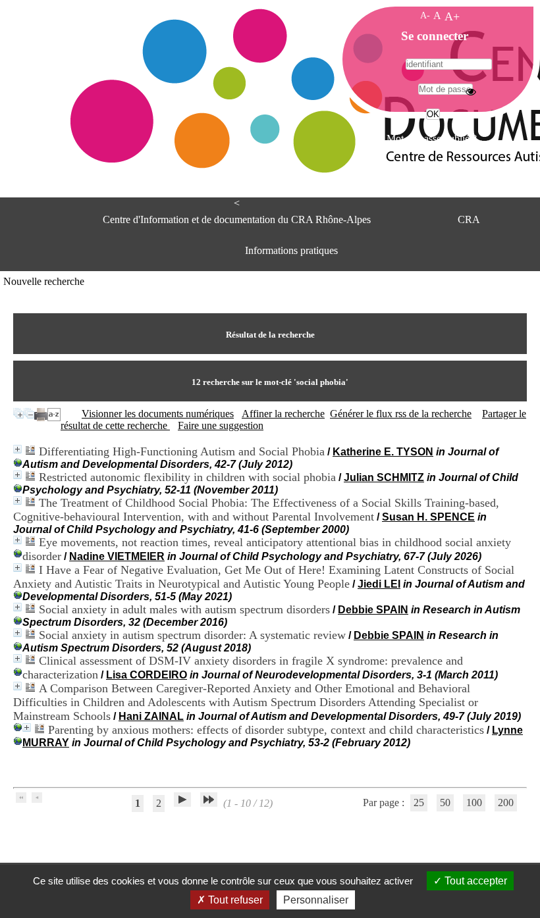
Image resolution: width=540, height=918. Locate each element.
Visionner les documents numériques (158, 413)
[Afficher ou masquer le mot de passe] (471, 91)
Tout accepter (474, 880)
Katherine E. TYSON (383, 451)
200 (506, 802)
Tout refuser (234, 899)
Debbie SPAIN (373, 609)
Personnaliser (315, 899)
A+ (452, 16)
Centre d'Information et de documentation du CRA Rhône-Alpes (237, 219)
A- (425, 15)
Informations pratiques (291, 250)
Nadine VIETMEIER (117, 556)
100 (474, 802)
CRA (469, 219)
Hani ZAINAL (151, 716)
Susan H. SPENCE (428, 517)
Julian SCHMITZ (384, 477)
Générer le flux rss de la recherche (401, 413)
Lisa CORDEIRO (146, 674)
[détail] (17, 449)
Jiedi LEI (379, 584)
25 (419, 802)
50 (445, 802)
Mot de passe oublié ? (432, 138)
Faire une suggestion (220, 425)
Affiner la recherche (283, 413)
